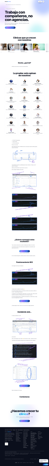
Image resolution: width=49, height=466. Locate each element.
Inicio (6, 4)
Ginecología (24, 444)
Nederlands (24, 462)
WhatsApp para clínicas (33, 445)
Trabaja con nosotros (7, 455)
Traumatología (25, 443)
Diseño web (17, 436)
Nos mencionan (13, 455)
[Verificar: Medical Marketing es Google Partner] (6, 444)
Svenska (27, 462)
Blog (38, 435)
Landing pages (18, 437)
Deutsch (21, 462)
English (18, 462)
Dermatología (25, 438)
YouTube (6, 441)
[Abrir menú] (43, 1)
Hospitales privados (25, 445)
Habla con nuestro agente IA (10, 27)
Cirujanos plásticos (25, 435)
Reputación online (18, 438)
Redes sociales (18, 435)
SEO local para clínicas (33, 440)
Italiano (33, 462)
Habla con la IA (46, 464)
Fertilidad (24, 439)
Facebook (6, 440)
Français (30, 462)
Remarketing (17, 439)
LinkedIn (12, 440)
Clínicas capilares (25, 436)
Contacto (39, 438)
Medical (8, 1)
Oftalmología (24, 437)
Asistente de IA (40, 436)
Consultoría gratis (40, 437)
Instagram (9, 440)
